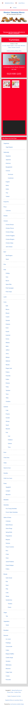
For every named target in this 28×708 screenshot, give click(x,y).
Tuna (9, 447)
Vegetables (6, 621)
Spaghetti (8, 487)
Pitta (7, 589)
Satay (5, 462)
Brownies (8, 668)
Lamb (5, 297)
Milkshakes (23, 45)
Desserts (18, 47)
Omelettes (6, 505)
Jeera (7, 353)
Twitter (8, 696)
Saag (7, 386)
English (8, 181)
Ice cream (4, 45)
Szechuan (10, 174)
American (8, 163)
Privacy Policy (10, 692)
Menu (20, 50)
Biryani (7, 313)
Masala (7, 364)
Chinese (8, 170)
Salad (7, 625)
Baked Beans (9, 524)
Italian (7, 185)
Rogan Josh (9, 368)
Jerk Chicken (9, 246)
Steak (7, 259)
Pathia (7, 379)
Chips (7, 554)
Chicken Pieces (10, 228)
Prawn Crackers (10, 547)
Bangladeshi (9, 167)
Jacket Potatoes (10, 561)
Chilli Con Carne (8, 478)
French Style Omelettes (12, 512)
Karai (7, 327)
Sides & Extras (7, 517)
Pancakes (14, 47)
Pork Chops (9, 291)
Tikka (7, 397)
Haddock (10, 439)
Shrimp (7, 421)
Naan (7, 585)
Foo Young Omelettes (11, 508)
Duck (5, 452)
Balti (7, 305)
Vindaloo (8, 401)
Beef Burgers (9, 255)
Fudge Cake (9, 672)
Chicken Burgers (10, 239)
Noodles (6, 473)
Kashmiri (8, 335)
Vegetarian (6, 143)
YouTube (19, 696)
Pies (5, 264)
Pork (5, 269)
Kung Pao (6, 201)
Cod (9, 436)
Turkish (7, 196)
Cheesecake (9, 646)
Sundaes (8, 661)
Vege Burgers (9, 147)
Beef (5, 251)
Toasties (10, 603)
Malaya (7, 357)
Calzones (8, 210)
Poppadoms (9, 535)
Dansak (8, 320)
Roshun (8, 383)
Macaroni (8, 494)
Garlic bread (9, 577)
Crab (7, 410)
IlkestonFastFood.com (17, 690)
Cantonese (10, 178)
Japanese (8, 159)
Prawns (8, 414)
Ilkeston (13, 50)
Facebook (13, 696)
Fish (7, 432)
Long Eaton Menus (18, 700)
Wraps (7, 596)
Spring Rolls (9, 532)
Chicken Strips (9, 243)
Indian (7, 189)
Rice (7, 550)
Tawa (7, 394)
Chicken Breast (10, 224)
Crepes (9, 47)
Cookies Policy (17, 692)
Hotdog (7, 273)
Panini (9, 607)
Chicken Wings (9, 232)
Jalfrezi (7, 350)
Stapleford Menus (9, 700)
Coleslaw (8, 521)
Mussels (8, 428)
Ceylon (7, 316)
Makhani (8, 361)
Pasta (5, 483)
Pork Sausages (10, 288)
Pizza (5, 206)
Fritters (7, 569)
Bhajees (8, 539)
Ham (7, 277)
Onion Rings (9, 528)
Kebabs (6, 215)
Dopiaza (8, 324)
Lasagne (8, 490)
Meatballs (6, 499)
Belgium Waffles (10, 45)
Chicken (6, 221)
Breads (5, 574)
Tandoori (8, 390)
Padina (7, 372)
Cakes (7, 650)
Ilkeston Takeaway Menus (14, 12)
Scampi (8, 417)
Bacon (7, 280)
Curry (5, 302)
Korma (7, 339)
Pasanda (8, 375)
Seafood (6, 406)
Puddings (8, 642)
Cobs (7, 592)
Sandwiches (9, 600)
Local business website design (17, 704)
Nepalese (8, 156)
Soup (7, 558)
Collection (9, 50)
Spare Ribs (8, 284)
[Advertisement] (14, 27)
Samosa (8, 543)
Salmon (10, 443)
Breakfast (6, 630)
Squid (7, 425)
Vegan (5, 612)
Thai (7, 192)
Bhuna (7, 309)
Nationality (6, 152)
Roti (7, 581)
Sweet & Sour (7, 468)
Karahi (7, 331)
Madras (8, 342)
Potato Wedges (10, 565)
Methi (7, 346)
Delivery (17, 50)
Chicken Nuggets (10, 235)
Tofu (7, 616)
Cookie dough (17, 45)
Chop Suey (6, 457)
